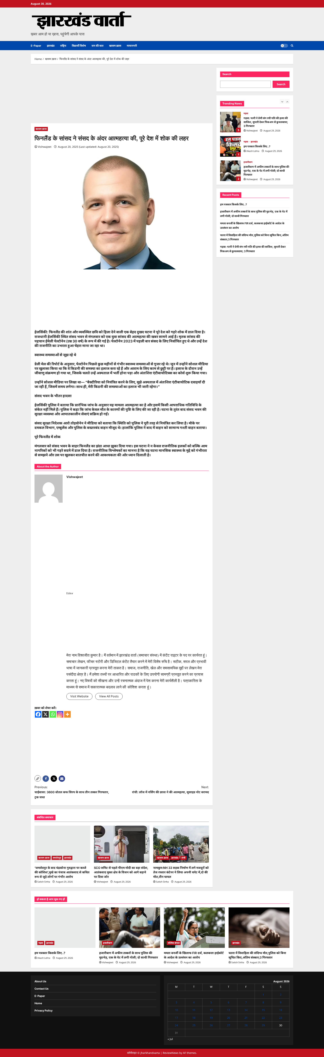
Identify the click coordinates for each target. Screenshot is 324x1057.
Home (38, 1003)
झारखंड (51, 45)
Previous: (71, 792)
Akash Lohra (252, 151)
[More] (67, 714)
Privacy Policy (43, 1010)
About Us (40, 981)
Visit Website (79, 696)
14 (246, 1010)
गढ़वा (246, 113)
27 (228, 1025)
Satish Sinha (43, 881)
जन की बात (98, 45)
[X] (45, 714)
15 (263, 1010)
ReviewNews (170, 1053)
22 (263, 1017)
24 (176, 1025)
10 (176, 1010)
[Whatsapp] (53, 714)
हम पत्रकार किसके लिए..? (230, 146)
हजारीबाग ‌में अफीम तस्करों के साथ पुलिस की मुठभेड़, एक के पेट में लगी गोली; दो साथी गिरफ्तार (230, 170)
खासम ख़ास (115, 45)
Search (226, 74)
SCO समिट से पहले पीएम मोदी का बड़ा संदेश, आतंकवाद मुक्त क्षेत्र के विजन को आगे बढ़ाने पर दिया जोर (121, 872)
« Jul (170, 1039)
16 (280, 1010)
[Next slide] (287, 101)
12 (211, 1010)
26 (211, 1025)
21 (246, 1017)
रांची (183, 857)
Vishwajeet (44, 146)
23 (280, 1017)
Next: (170, 789)
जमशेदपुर (57, 857)
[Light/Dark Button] (284, 46)
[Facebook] (38, 714)
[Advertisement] (122, 95)
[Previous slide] (282, 101)
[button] (292, 45)
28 (246, 1025)
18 (193, 1017)
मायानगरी (132, 45)
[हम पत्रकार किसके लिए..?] (64, 927)
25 (193, 1025)
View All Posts (109, 696)
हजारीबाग (248, 162)
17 (176, 1017)
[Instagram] (60, 714)
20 (228, 1017)
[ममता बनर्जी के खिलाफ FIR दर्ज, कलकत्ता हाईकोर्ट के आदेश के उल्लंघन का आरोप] (194, 927)
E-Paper (36, 45)
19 (211, 1017)
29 (263, 1025)
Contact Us (41, 988)
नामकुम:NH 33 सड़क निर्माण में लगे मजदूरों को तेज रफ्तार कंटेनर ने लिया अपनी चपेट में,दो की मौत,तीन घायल (181, 872)
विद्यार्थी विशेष (79, 45)
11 (193, 1010)
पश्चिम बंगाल (174, 942)
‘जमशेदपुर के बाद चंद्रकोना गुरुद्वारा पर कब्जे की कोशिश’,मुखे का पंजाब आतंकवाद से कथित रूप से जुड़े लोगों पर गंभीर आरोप (61, 872)
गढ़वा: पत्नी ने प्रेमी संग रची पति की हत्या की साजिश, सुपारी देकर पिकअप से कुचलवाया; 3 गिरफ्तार (230, 122)
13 (228, 1010)
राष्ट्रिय (63, 45)
